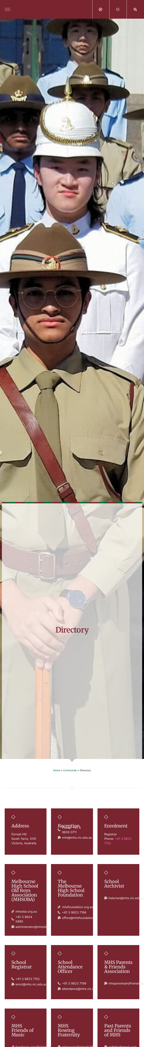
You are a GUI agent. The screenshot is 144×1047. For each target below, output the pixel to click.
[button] (135, 9)
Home (56, 770)
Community (70, 770)
